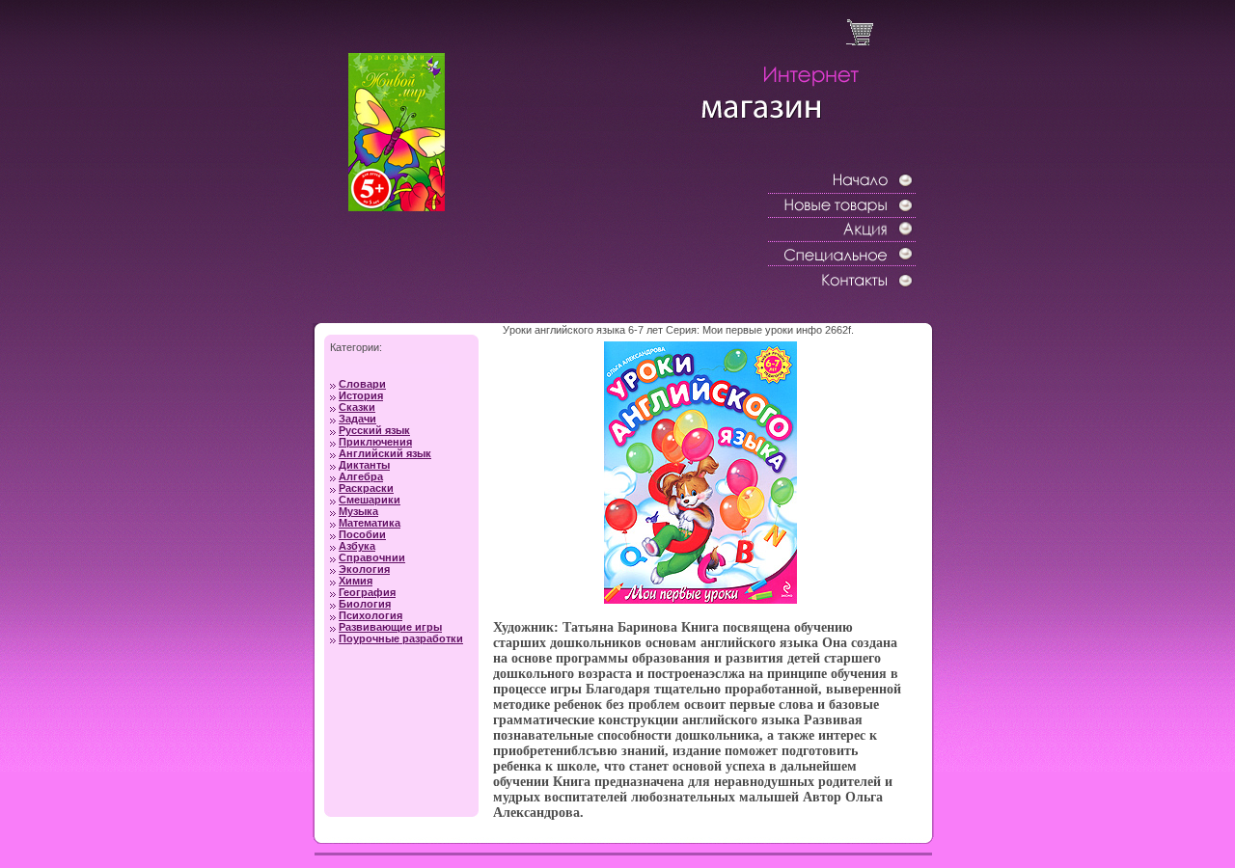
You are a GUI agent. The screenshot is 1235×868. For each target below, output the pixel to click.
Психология (370, 615)
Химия (355, 580)
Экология (364, 569)
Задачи (357, 418)
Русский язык (374, 430)
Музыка (358, 511)
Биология (365, 604)
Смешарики (369, 499)
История (361, 395)
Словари (362, 384)
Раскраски (366, 488)
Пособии (362, 534)
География (367, 592)
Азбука (357, 546)
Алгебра (361, 476)
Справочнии (372, 557)
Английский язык (385, 453)
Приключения (375, 442)
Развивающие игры (390, 627)
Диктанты (364, 465)
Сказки (357, 407)
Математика (369, 523)
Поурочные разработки (401, 638)
